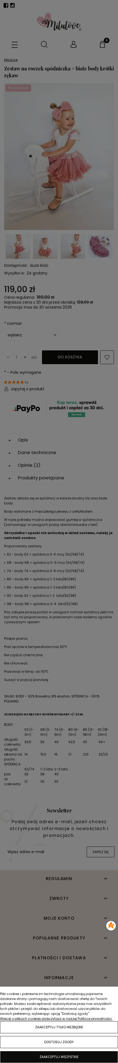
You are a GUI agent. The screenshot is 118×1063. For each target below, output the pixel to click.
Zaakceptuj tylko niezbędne (59, 1027)
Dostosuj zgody (59, 1042)
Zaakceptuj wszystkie (59, 1056)
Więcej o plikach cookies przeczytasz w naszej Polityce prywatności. (56, 1018)
